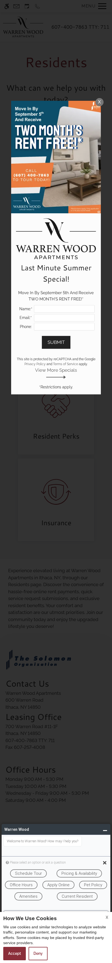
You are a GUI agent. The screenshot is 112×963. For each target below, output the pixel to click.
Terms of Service (65, 364)
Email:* (26, 317)
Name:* (25, 309)
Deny (38, 953)
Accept (14, 953)
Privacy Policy (35, 364)
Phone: (26, 326)
